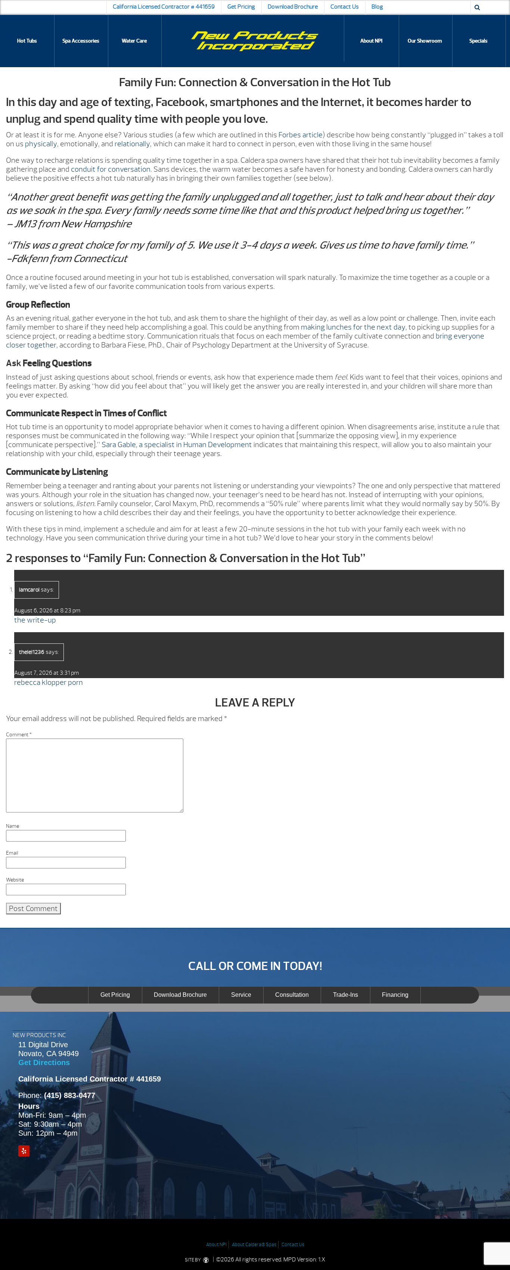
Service (241, 995)
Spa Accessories (80, 41)
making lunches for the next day (353, 327)
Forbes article (301, 135)
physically (41, 144)
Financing (395, 995)
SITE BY (193, 1260)
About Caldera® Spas (254, 1245)
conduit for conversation (110, 169)
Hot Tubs (27, 41)
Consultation (292, 995)
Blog (377, 6)
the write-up (35, 620)
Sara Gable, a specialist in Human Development (177, 444)
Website (15, 880)
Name (12, 826)
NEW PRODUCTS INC (39, 1035)
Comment (19, 734)
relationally (132, 144)
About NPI (371, 41)
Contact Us (344, 6)
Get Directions (44, 1062)
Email (12, 853)
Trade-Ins (345, 995)
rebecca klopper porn (48, 682)
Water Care (134, 41)
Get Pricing (241, 6)
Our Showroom (425, 41)
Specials (478, 41)
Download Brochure (293, 6)
